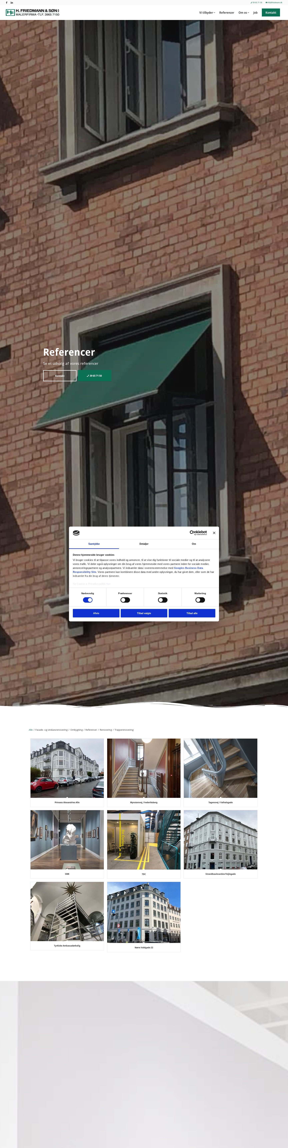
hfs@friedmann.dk (274, 2)
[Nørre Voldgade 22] (143, 912)
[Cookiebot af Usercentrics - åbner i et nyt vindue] (192, 532)
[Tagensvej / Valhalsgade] (220, 768)
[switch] (125, 600)
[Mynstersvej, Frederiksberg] (143, 768)
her (108, 584)
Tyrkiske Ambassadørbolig (67, 945)
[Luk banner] (214, 533)
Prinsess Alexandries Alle (67, 802)
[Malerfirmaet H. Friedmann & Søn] (34, 12)
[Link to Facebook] (6, 2)
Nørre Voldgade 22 (144, 947)
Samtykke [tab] (94, 544)
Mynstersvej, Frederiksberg (144, 802)
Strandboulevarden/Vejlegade (221, 873)
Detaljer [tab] (144, 544)
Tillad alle (192, 613)
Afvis (96, 613)
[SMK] (67, 839)
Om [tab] (194, 544)
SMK (67, 873)
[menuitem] (256, 2)
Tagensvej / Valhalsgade (220, 802)
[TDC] (143, 839)
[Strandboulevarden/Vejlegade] (220, 839)
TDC (144, 874)
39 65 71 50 (257, 2)
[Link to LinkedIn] (11, 2)
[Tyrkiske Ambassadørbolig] (67, 911)
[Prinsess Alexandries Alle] (67, 768)
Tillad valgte (144, 613)
